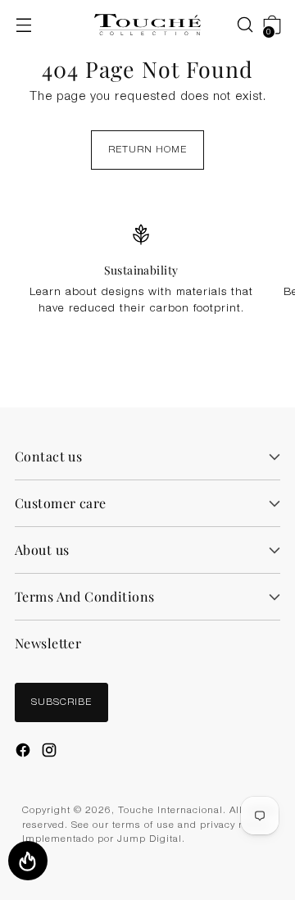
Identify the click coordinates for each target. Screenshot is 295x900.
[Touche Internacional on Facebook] (24, 752)
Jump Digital (149, 839)
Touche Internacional (170, 811)
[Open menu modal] (23, 25)
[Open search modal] (236, 25)
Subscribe (61, 702)
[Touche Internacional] (147, 25)
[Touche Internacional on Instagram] (51, 752)
